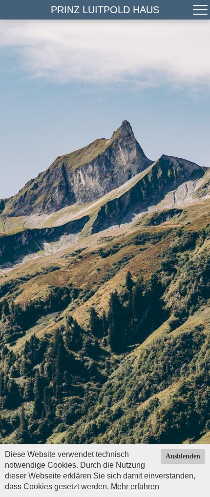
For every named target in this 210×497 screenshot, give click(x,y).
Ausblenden (183, 456)
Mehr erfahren (135, 486)
